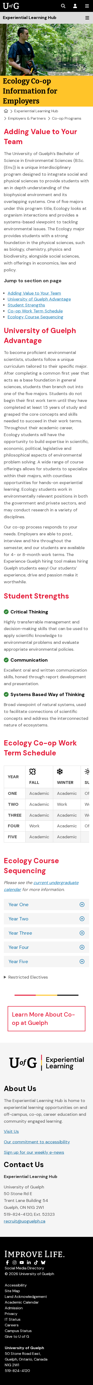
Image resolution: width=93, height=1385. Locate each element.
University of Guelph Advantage (39, 299)
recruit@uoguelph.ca (24, 1221)
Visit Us (11, 1131)
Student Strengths (26, 305)
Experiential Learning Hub (36, 110)
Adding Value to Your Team (34, 293)
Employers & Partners (27, 118)
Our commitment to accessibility (37, 1142)
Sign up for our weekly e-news (34, 1152)
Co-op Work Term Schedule (35, 311)
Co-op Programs (66, 118)
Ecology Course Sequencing (35, 317)
